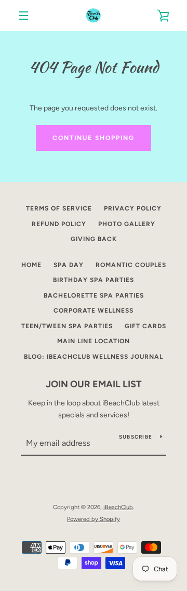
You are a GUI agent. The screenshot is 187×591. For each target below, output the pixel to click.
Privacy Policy (133, 208)
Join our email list (94, 384)
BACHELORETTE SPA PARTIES (94, 295)
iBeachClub (118, 507)
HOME (31, 265)
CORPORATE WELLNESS (93, 310)
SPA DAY (69, 265)
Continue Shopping (93, 138)
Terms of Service (59, 208)
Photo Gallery (126, 224)
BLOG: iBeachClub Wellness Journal (93, 356)
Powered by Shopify (93, 519)
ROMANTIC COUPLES (131, 265)
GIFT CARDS (145, 326)
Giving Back (94, 239)
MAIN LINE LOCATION (93, 341)
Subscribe (135, 436)
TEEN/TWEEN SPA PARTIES (67, 326)
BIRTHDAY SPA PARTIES (93, 280)
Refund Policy (59, 224)
